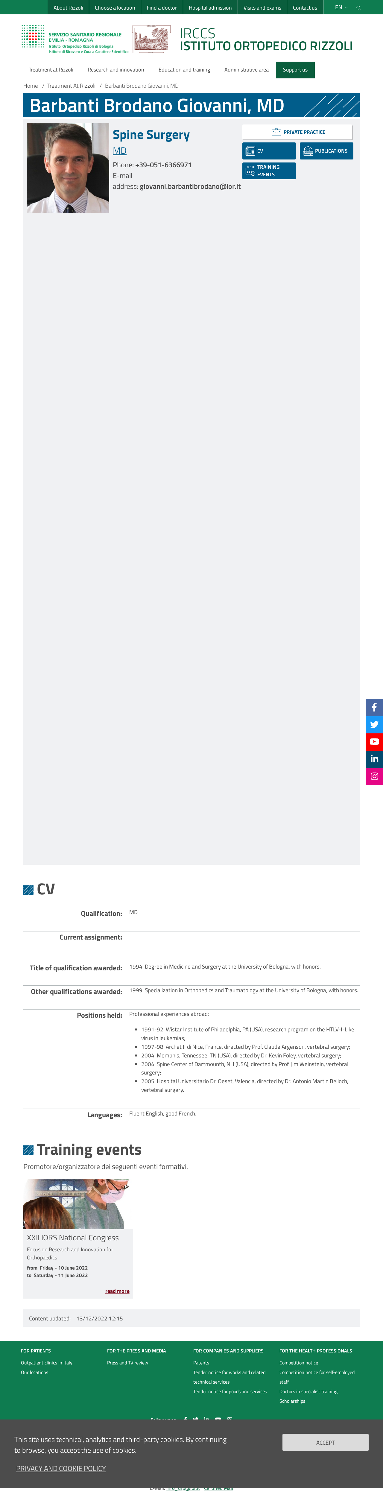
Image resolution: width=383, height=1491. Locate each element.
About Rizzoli (68, 8)
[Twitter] (374, 724)
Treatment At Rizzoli (71, 85)
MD (120, 150)
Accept (325, 1442)
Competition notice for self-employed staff (317, 1377)
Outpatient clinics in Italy (46, 1362)
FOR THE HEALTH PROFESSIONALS (315, 1350)
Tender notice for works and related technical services (229, 1377)
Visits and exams (262, 8)
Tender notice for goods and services (230, 1391)
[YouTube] (374, 741)
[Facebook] (374, 707)
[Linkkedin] (374, 758)
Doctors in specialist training (308, 1391)
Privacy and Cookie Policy (61, 1468)
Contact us (305, 8)
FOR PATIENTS (36, 1350)
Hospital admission (210, 8)
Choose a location (115, 8)
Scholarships (292, 1401)
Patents (201, 1362)
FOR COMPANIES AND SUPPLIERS (228, 1350)
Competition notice (298, 1362)
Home (30, 85)
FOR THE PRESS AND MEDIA (136, 1350)
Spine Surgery (151, 134)
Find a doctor (162, 8)
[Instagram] (374, 776)
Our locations (34, 1372)
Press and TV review (127, 1362)
